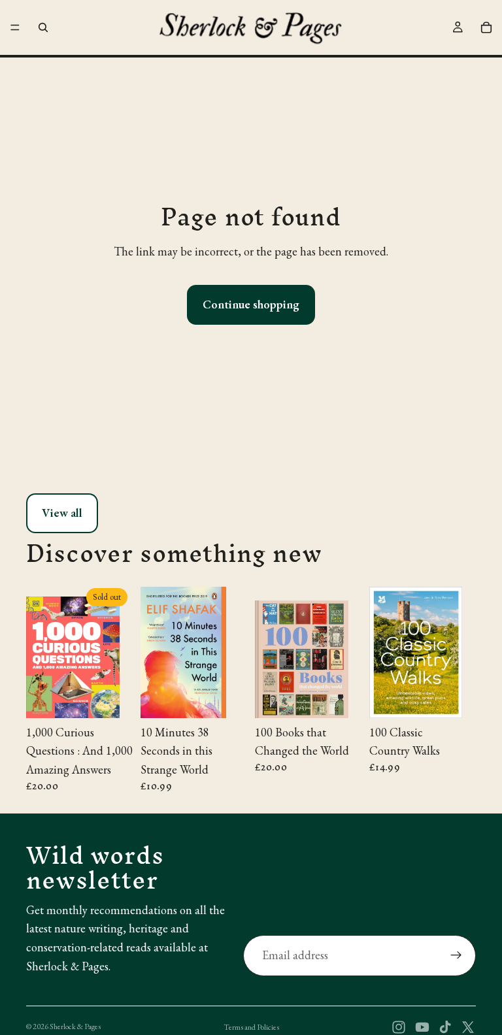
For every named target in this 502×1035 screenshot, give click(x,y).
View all (62, 512)
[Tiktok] (445, 1027)
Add (238, 696)
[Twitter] (468, 1027)
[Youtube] (422, 1027)
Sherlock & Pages (75, 1026)
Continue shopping (251, 304)
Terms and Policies (251, 1027)
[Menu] (15, 27)
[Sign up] (456, 955)
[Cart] (486, 27)
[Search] (43, 27)
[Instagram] (399, 1027)
